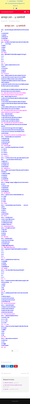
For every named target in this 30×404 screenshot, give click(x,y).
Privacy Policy (15, 401)
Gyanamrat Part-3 (7, 362)
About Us (15, 5)
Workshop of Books (15, 21)
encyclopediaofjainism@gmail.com (16, 3)
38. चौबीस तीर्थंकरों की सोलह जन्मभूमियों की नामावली (12, 385)
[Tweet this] (7, 366)
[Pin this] (16, 366)
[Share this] (3, 366)
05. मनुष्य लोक (5, 389)
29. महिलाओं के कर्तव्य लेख (8, 382)
